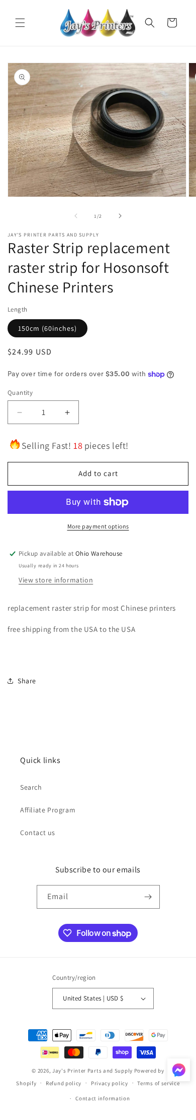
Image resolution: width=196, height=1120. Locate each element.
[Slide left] (76, 216)
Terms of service (158, 1083)
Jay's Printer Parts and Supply (92, 1070)
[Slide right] (120, 216)
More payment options (98, 526)
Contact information (102, 1098)
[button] (20, 23)
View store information (56, 579)
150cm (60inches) (47, 328)
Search (31, 787)
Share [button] (27, 680)
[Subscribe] (148, 897)
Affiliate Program (47, 809)
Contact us (37, 832)
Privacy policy (109, 1083)
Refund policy (63, 1083)
